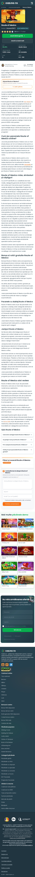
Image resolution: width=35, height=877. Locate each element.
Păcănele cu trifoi (6, 761)
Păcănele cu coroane (8, 771)
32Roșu (3, 685)
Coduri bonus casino (7, 717)
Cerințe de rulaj (6, 723)
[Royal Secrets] (26, 580)
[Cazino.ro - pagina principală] (9, 651)
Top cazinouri (5, 676)
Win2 (2, 701)
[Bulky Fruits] (9, 566)
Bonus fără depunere (8, 708)
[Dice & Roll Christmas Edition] (9, 550)
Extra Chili (6, 421)
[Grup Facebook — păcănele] (6, 664)
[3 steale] (7, 31)
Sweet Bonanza (6, 751)
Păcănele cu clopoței (8, 764)
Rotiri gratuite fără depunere (10, 714)
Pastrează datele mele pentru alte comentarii (18, 500)
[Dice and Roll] (26, 566)
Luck (2, 698)
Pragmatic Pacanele (7, 780)
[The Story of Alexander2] (26, 523)
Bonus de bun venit (7, 711)
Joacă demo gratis (16, 36)
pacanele (27, 164)
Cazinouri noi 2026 (7, 790)
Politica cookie (5, 868)
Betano (3, 679)
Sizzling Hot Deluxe (7, 733)
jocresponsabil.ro (27, 845)
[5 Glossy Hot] (9, 537)
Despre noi (4, 854)
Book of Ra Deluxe (7, 742)
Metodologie (5, 858)
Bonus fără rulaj (6, 720)
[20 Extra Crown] (26, 550)
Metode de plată (6, 799)
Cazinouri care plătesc (8, 787)
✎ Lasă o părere (17, 87)
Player (3, 692)
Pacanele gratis (6, 758)
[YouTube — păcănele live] (2, 664)
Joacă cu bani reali (17, 41)
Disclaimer (4, 871)
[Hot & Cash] (26, 537)
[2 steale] (5, 31)
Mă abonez (17, 630)
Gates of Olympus (7, 739)
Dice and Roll (5, 748)
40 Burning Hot (6, 745)
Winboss (4, 695)
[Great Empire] (9, 523)
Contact (3, 851)
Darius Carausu (14, 64)
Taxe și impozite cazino (8, 793)
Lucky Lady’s (5, 736)
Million (3, 682)
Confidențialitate (6, 861)
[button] (13, 16)
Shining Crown (5, 730)
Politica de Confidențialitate (17, 838)
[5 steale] (12, 31)
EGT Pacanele (5, 777)
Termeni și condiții (6, 864)
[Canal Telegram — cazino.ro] (11, 664)
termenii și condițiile (20, 626)
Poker (3, 802)
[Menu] (31, 3)
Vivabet (3, 689)
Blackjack (4, 805)
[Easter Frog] (9, 580)
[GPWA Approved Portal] (17, 669)
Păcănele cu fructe (7, 774)
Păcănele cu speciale (8, 767)
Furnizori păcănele (7, 796)
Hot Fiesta (27, 102)
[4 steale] (10, 31)
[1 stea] (2, 31)
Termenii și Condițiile (24, 836)
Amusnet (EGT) (10, 28)
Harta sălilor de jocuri (8, 808)
